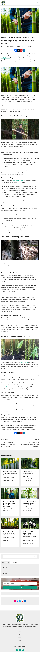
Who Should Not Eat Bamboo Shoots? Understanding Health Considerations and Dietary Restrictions (29, 535)
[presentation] (10, 463)
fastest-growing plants (17, 180)
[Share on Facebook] (15, 50)
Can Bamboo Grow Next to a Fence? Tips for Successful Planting (10, 473)
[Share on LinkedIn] (24, 50)
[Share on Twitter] (18, 50)
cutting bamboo (5, 58)
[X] (20, 650)
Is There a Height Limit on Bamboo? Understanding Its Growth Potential (8, 443)
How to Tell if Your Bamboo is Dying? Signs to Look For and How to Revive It (30, 443)
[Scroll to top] (36, 646)
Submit (20, 587)
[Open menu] (38, 3)
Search (34, 556)
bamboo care (15, 269)
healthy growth (24, 362)
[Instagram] (23, 650)
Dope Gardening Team (7, 46)
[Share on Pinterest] (21, 50)
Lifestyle (20, 637)
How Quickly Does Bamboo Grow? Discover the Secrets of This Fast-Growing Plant (10, 533)
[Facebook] (17, 650)
